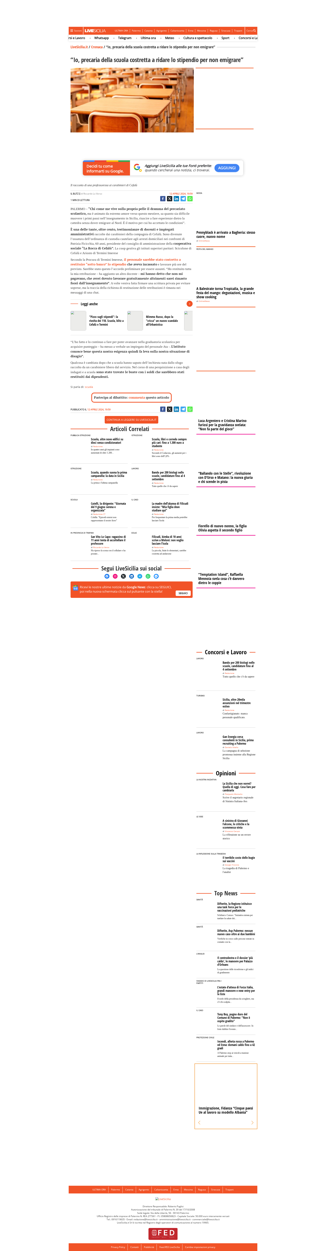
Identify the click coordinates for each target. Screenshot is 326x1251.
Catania (149, 30)
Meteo (153, 38)
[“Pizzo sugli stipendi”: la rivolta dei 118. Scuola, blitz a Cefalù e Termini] (97, 321)
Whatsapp (85, 38)
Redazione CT (99, 514)
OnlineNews (204, 241)
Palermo (136, 30)
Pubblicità (149, 1247)
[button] (199, 1123)
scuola (89, 387)
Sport (209, 38)
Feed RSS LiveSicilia (169, 1247)
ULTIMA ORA (121, 30)
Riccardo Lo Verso (92, 193)
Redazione (98, 446)
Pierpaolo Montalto (233, 794)
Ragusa (214, 30)
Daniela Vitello (231, 747)
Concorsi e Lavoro (235, 38)
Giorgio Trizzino (232, 865)
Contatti (134, 1247)
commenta (137, 397)
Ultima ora (132, 38)
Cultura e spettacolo (181, 38)
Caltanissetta (177, 30)
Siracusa (225, 30)
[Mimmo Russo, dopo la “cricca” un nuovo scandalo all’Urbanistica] (154, 321)
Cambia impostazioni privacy (200, 1247)
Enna (190, 30)
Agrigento (161, 30)
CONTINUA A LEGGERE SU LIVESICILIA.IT (131, 419)
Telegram (108, 38)
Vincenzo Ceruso (232, 831)
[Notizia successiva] (190, 304)
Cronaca (97, 46)
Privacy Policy (118, 1247)
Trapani (238, 30)
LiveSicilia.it (79, 46)
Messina (201, 30)
